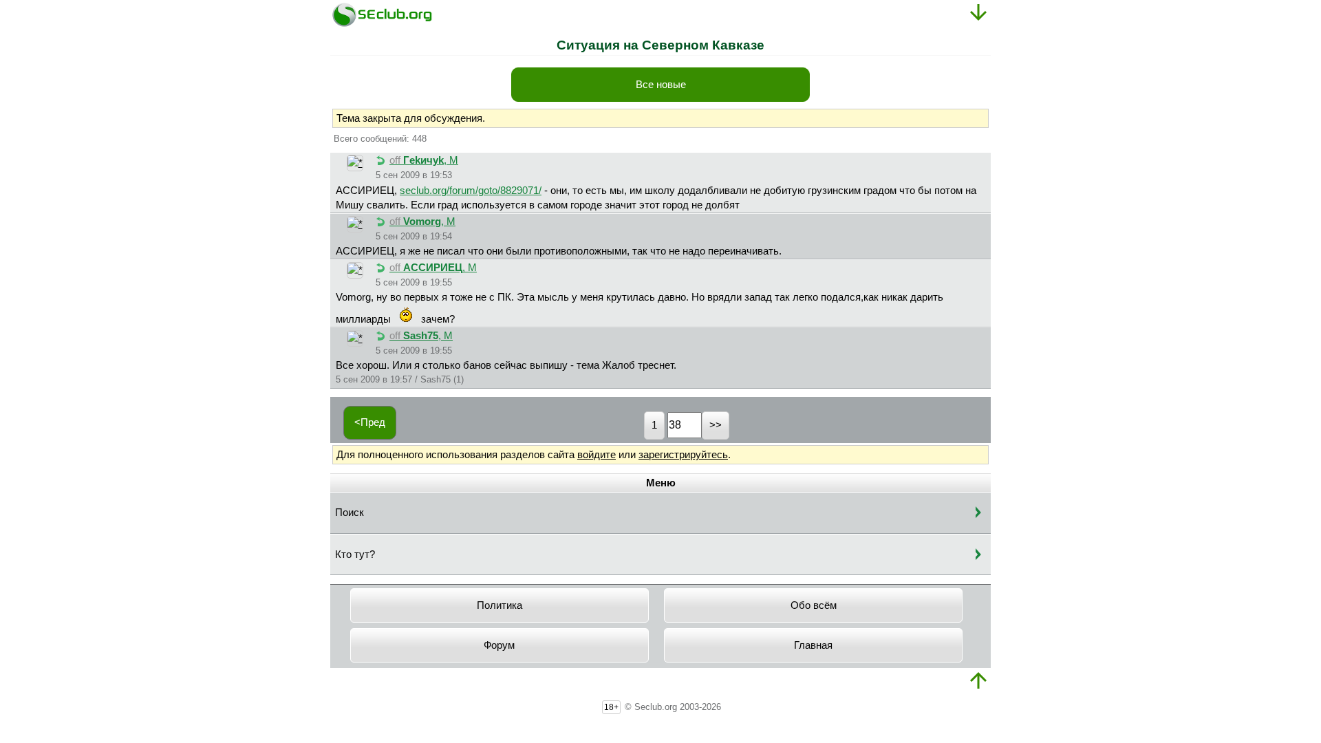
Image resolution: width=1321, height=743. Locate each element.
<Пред (369, 422)
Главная (813, 645)
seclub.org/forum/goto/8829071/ (470, 190)
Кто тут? (355, 554)
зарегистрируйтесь (683, 454)
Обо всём (814, 605)
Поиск (349, 512)
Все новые (661, 84)
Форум (499, 645)
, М (423, 160)
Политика (499, 605)
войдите (596, 454)
